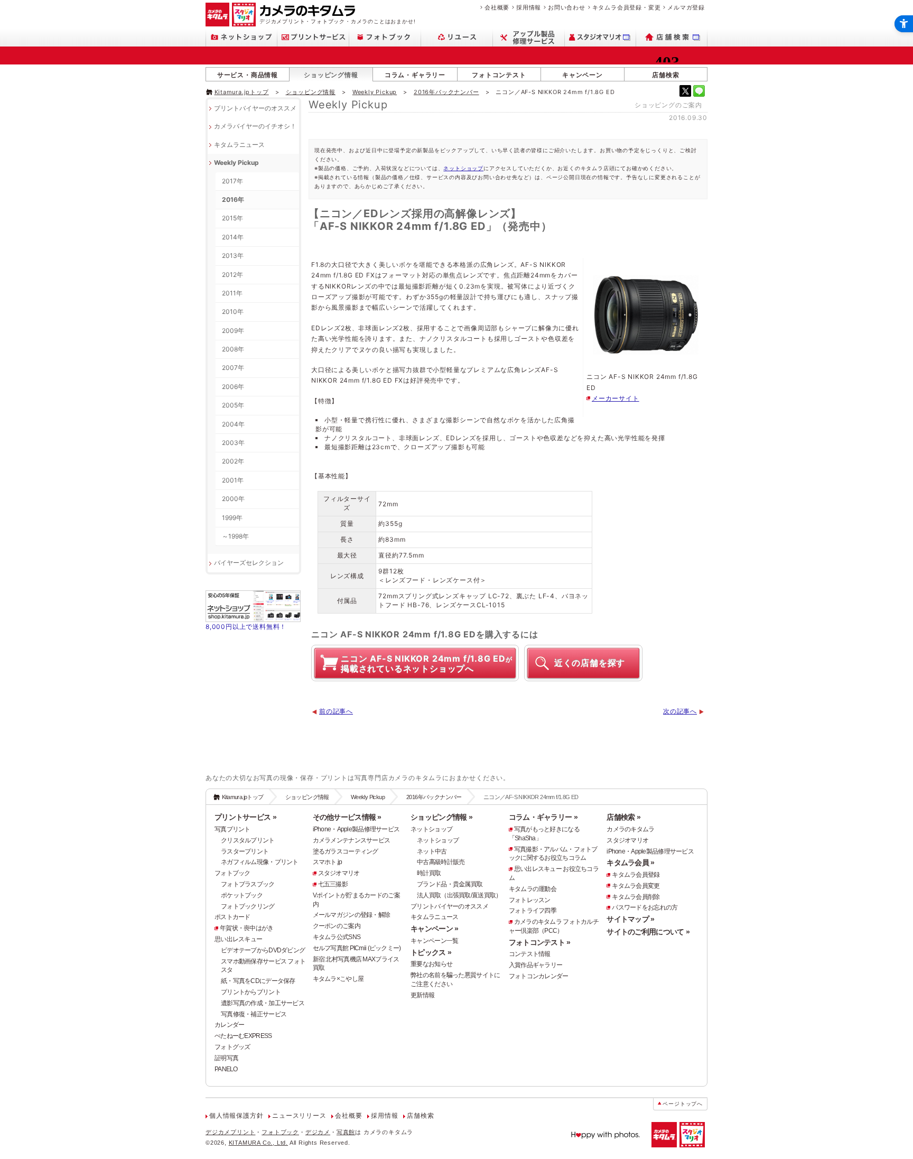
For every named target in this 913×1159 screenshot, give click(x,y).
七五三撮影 (333, 884)
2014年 (233, 237)
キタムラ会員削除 (635, 897)
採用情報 (528, 7)
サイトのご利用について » (648, 932)
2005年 (233, 405)
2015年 (232, 218)
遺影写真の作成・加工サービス (262, 1003)
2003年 (233, 443)
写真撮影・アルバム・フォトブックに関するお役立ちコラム (553, 854)
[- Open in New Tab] (685, 91)
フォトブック (232, 873)
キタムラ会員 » (630, 862)
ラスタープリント (244, 851)
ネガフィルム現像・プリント (260, 862)
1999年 (232, 518)
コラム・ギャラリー (415, 75)
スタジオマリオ (339, 873)
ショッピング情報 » (441, 817)
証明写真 (226, 1058)
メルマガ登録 (686, 7)
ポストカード (232, 917)
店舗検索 (665, 75)
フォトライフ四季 (532, 910)
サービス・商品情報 (247, 75)
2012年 (232, 275)
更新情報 (422, 995)
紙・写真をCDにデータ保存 (258, 981)
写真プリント (232, 829)
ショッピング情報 (331, 75)
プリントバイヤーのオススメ (255, 108)
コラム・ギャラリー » (543, 817)
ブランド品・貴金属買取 (449, 884)
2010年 (233, 312)
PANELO (226, 1069)
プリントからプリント (251, 992)
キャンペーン (582, 75)
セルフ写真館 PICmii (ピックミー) (357, 948)
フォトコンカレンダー (539, 976)
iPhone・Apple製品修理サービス (356, 829)
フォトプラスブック (248, 884)
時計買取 (429, 873)
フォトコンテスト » (540, 942)
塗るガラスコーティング (345, 851)
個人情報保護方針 (236, 1115)
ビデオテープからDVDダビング (263, 950)
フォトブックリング (248, 906)
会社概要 (497, 7)
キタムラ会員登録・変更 (626, 7)
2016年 (233, 199)
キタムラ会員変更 (635, 885)
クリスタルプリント (248, 840)
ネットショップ (463, 168)
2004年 (233, 424)
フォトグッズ (232, 1047)
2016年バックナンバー (446, 92)
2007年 (233, 368)
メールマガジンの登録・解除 (351, 915)
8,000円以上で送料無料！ (246, 627)
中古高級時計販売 (440, 862)
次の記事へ (680, 711)
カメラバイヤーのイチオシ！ (255, 126)
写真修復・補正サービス (253, 1014)
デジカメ (317, 1132)
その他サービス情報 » (347, 817)
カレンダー (229, 1024)
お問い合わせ (566, 7)
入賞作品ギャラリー (536, 965)
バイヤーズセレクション (249, 563)
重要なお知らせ (431, 964)
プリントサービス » (245, 817)
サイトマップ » (630, 919)
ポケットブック (242, 895)
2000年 (233, 499)
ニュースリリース (299, 1115)
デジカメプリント (230, 1132)
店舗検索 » (623, 817)
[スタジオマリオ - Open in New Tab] (600, 37)
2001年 (233, 480)
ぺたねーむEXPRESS (243, 1036)
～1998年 (235, 536)
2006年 (233, 387)
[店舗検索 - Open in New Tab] (671, 37)
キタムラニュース (239, 145)
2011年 (232, 293)
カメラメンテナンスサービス (351, 840)
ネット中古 (431, 851)
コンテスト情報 (530, 954)
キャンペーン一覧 (434, 940)
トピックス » (431, 952)
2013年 (233, 255)
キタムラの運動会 (532, 889)
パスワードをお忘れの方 (644, 907)
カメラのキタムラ (630, 829)
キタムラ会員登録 (635, 874)
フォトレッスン (530, 900)
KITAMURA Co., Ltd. (258, 1142)
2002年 (233, 461)
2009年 (233, 331)
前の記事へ (336, 711)
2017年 (232, 181)
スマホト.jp (327, 862)
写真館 (346, 1132)
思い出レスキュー (238, 939)
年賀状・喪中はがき (247, 928)
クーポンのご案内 (336, 926)
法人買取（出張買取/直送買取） (459, 895)
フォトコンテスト (499, 75)
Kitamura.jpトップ (242, 92)
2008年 (233, 349)
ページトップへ (683, 1104)
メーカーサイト (615, 398)
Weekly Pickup (374, 92)
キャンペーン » (434, 928)
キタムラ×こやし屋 (338, 978)
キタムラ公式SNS (337, 937)
